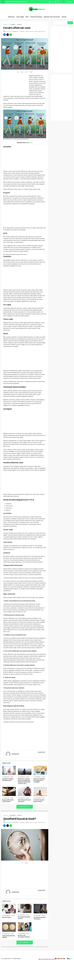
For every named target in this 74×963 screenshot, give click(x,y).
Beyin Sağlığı (20, 17)
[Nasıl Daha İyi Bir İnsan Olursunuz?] (25, 791)
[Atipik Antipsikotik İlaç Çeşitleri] (9, 927)
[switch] (62, 2)
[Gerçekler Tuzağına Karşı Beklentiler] (9, 770)
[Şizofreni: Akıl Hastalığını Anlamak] (25, 926)
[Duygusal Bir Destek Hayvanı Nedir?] (9, 791)
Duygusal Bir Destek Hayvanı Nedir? (8, 800)
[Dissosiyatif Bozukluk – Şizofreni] (25, 908)
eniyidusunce (9, 31)
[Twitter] (55, 2)
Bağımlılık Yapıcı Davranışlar (52, 17)
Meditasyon (11, 17)
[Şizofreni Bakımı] (9, 908)
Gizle (30, 142)
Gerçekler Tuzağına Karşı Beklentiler (7, 779)
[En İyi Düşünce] (37, 9)
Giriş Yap (70, 1)
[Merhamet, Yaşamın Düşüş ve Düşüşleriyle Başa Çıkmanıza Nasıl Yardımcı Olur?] (25, 770)
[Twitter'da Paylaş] (7, 34)
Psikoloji (64, 17)
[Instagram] (58, 2)
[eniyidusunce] (9, 754)
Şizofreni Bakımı (6, 917)
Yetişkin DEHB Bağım (9, 1)
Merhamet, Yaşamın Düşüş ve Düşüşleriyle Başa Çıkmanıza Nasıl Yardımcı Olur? (24, 781)
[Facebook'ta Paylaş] (4, 34)
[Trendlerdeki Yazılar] (2, 2)
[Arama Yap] (50, 2)
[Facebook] (53, 2)
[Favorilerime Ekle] (17, 72)
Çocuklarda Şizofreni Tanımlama (40, 918)
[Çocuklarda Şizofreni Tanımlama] (40, 908)
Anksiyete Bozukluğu (36, 17)
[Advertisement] (15, 85)
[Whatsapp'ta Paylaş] (10, 34)
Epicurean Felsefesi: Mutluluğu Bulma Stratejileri (39, 780)
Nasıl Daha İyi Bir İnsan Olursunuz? (24, 800)
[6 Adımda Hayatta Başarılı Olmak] (40, 791)
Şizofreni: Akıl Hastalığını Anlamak (24, 936)
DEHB (27, 17)
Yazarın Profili (41, 752)
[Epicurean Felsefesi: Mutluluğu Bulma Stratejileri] (40, 770)
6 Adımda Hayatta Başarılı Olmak (39, 800)
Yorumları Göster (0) (24, 806)
